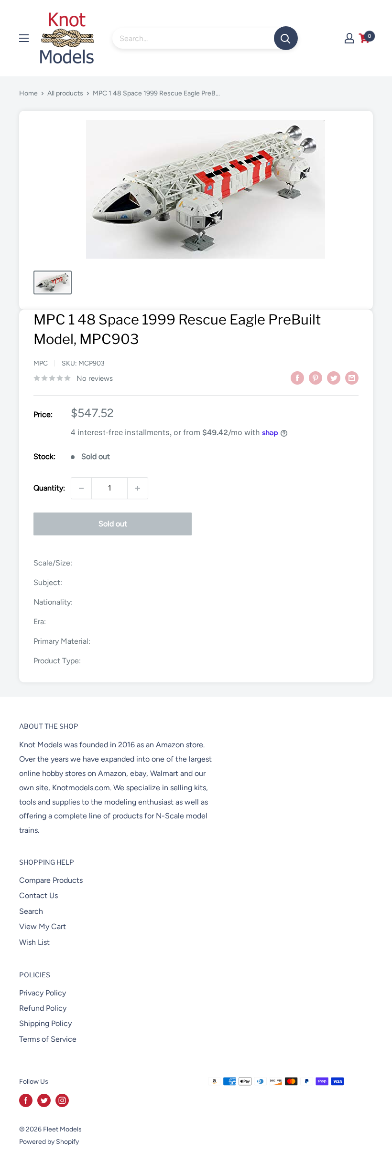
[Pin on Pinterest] (315, 377)
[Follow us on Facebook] (26, 1100)
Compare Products (51, 880)
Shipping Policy (45, 1023)
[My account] (349, 38)
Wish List (34, 942)
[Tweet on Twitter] (333, 377)
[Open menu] (24, 38)
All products (65, 93)
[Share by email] (352, 377)
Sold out (112, 523)
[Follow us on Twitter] (44, 1100)
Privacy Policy (42, 992)
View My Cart (42, 926)
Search (31, 911)
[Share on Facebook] (297, 377)
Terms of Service (47, 1039)
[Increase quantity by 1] (138, 488)
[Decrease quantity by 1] (81, 488)
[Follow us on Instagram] (62, 1100)
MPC (40, 363)
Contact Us (38, 895)
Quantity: (49, 487)
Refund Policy (42, 1008)
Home (28, 93)
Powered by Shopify (49, 1142)
